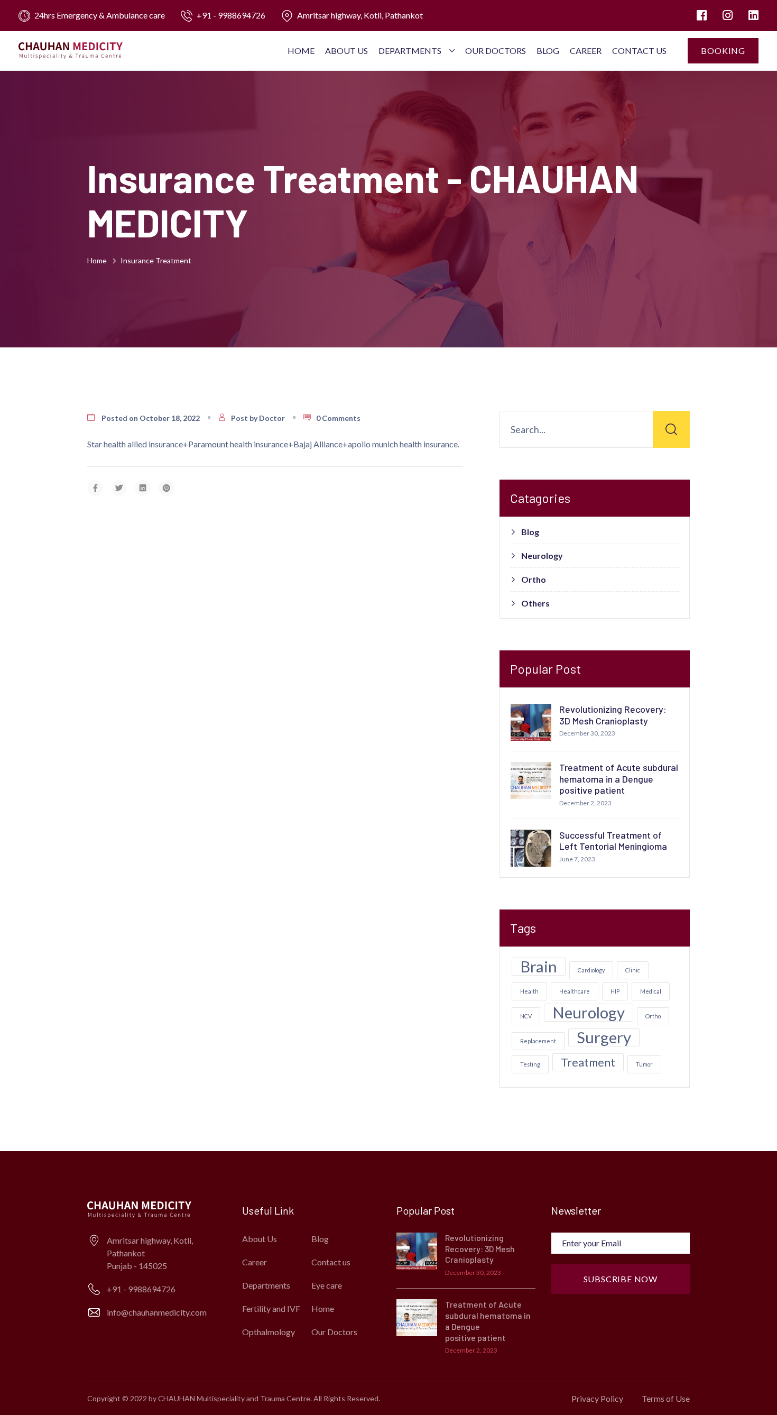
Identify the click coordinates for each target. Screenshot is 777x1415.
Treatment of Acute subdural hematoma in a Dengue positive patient (618, 778)
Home (301, 50)
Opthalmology (268, 1332)
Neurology (542, 556)
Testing (530, 1064)
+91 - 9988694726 (231, 15)
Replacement (538, 1040)
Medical (650, 991)
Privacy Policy (597, 1398)
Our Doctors (495, 50)
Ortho (533, 579)
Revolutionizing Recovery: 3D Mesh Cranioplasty (613, 715)
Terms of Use (666, 1398)
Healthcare (574, 991)
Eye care (326, 1285)
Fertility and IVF (271, 1308)
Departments (409, 50)
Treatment (588, 1062)
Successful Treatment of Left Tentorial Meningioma (613, 840)
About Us (346, 50)
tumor (644, 1064)
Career (586, 50)
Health (529, 991)
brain (538, 967)
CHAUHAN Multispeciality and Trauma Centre (234, 1398)
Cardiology (591, 970)
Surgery (604, 1037)
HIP (614, 991)
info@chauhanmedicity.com (157, 1312)
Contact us (639, 50)
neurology (588, 1013)
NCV (526, 1016)
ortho (653, 1016)
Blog (547, 50)
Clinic (632, 970)
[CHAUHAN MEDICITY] (70, 49)
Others (535, 603)
